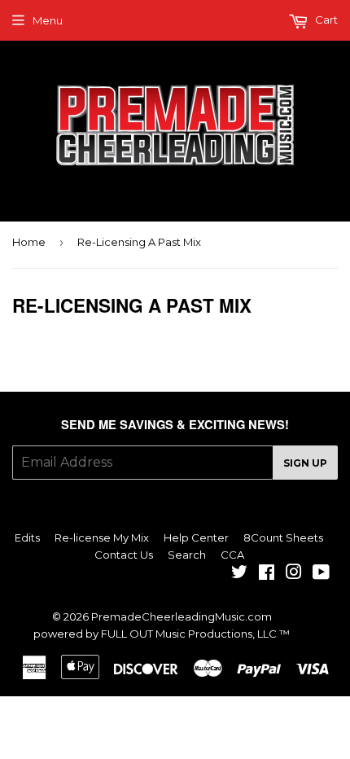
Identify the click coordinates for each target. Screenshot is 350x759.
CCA (232, 554)
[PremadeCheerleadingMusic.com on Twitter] (239, 574)
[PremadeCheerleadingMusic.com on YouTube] (321, 574)
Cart (325, 19)
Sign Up (305, 463)
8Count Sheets (283, 537)
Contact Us (123, 554)
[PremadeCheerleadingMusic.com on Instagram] (294, 574)
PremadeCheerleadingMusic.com (181, 616)
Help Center (196, 537)
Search (187, 554)
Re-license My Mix (102, 537)
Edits (27, 537)
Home (29, 241)
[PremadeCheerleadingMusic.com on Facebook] (266, 574)
